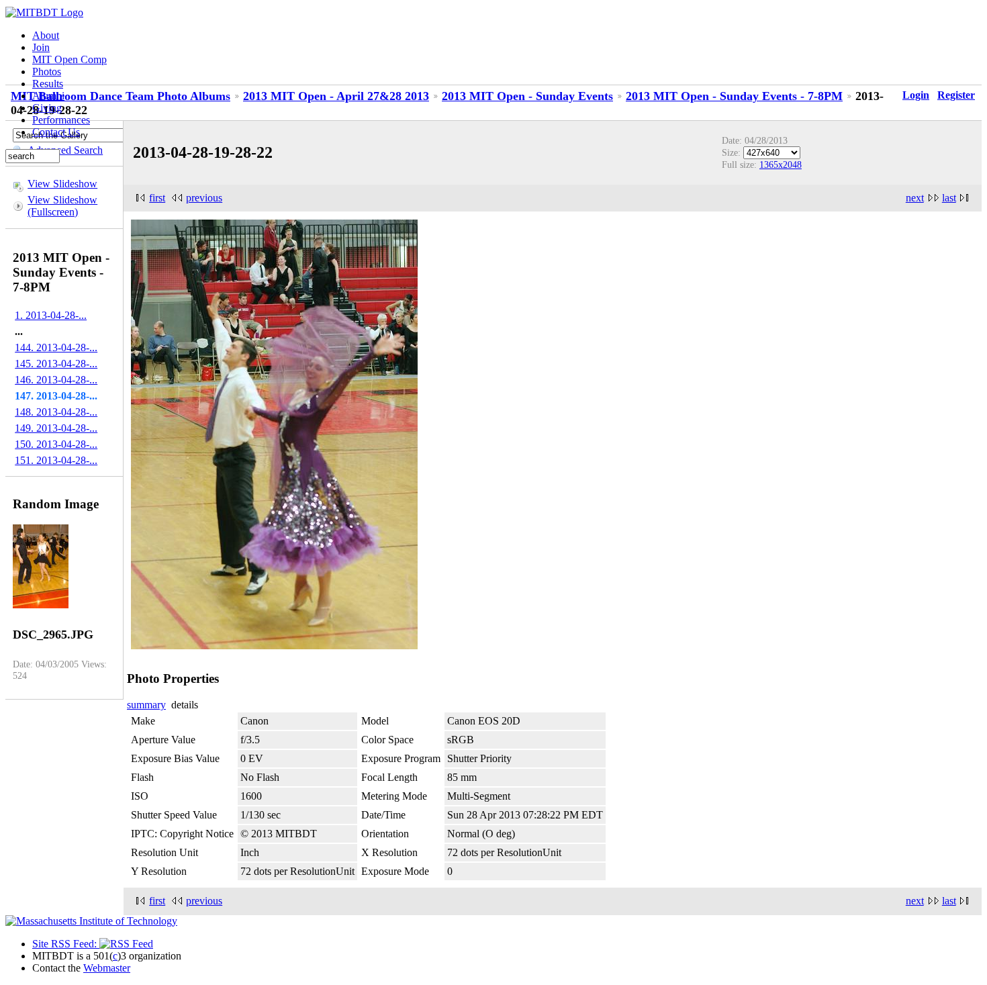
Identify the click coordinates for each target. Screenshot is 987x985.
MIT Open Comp (69, 59)
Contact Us (56, 132)
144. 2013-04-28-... (56, 347)
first (157, 197)
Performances (61, 120)
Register (956, 95)
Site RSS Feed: (65, 943)
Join (41, 47)
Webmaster (106, 968)
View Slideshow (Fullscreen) (62, 206)
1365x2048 (780, 164)
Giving (47, 107)
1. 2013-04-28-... (51, 315)
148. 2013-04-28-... (56, 412)
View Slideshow (62, 183)
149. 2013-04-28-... (56, 428)
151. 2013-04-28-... (56, 460)
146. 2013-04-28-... (56, 379)
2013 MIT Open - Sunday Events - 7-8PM (734, 96)
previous (204, 197)
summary (146, 704)
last (949, 197)
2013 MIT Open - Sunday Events (527, 96)
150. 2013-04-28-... (56, 444)
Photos (46, 71)
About (45, 35)
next (915, 197)
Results (47, 83)
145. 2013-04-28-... (56, 363)
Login (915, 95)
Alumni (48, 95)
